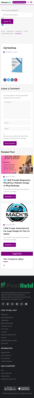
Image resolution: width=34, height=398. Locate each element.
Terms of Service (6, 355)
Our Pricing (4, 329)
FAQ (2, 370)
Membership (5, 320)
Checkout (4, 332)
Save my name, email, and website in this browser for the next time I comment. (15, 137)
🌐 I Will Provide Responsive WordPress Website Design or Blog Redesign (16, 183)
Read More (9, 196)
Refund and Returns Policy (9, 340)
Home (3, 31)
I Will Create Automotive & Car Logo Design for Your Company (16, 231)
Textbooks (18, 31)
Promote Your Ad (6, 326)
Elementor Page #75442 (8, 335)
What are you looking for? (10, 10)
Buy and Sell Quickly (7, 317)
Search (6, 21)
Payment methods (6, 361)
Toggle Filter (17, 254)
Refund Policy (5, 376)
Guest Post (4, 343)
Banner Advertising (7, 323)
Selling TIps (4, 314)
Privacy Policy (5, 358)
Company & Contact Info (8, 379)
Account (3, 337)
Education (10, 31)
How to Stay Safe (6, 373)
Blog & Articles (5, 352)
